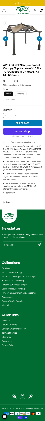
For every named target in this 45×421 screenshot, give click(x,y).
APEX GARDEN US (17, 408)
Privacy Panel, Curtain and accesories (19, 293)
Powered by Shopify (34, 408)
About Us (6, 321)
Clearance (6, 337)
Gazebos (6, 268)
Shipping (7, 85)
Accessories (7, 297)
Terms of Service (9, 333)
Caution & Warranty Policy (14, 329)
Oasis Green (11, 99)
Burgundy (22, 94)
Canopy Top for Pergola (12, 301)
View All (5, 305)
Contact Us (7, 341)
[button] (4, 10)
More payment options (22, 136)
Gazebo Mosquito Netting (13, 289)
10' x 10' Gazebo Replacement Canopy (19, 276)
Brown (8, 94)
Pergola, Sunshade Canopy (14, 285)
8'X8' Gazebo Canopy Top (13, 281)
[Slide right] (39, 38)
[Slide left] (5, 38)
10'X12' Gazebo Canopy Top (14, 272)
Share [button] (8, 202)
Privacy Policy (8, 345)
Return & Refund (9, 325)
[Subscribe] (39, 245)
